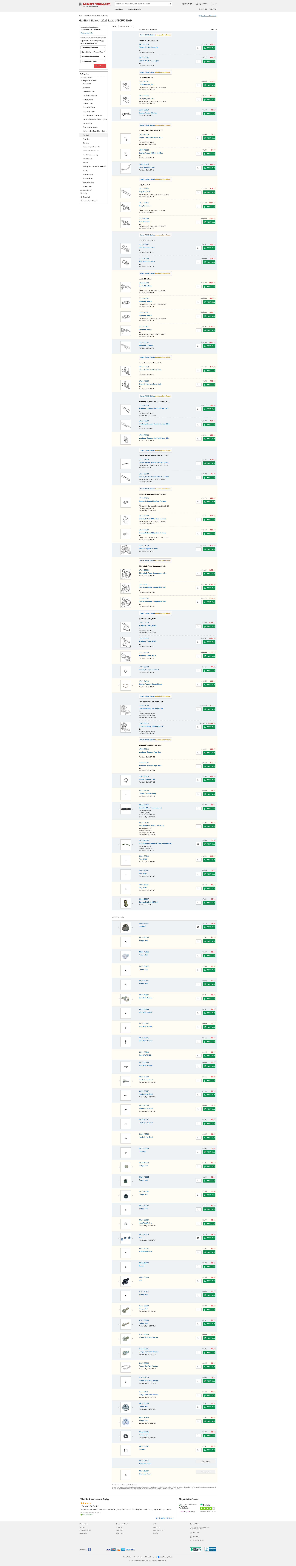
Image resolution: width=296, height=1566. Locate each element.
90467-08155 (144, 1277)
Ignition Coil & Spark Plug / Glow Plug (95, 131)
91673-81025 (144, 1392)
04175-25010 (144, 44)
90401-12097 (144, 899)
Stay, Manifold (144, 192)
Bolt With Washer (145, 998)
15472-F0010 (144, 150)
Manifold (86, 135)
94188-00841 (144, 1446)
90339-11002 (144, 870)
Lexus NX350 (88, 16)
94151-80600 (144, 1403)
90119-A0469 (144, 1062)
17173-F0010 (144, 530)
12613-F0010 (144, 81)
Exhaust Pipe (87, 123)
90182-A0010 (144, 1248)
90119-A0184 (144, 1023)
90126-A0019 (144, 840)
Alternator (86, 88)
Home (80, 16)
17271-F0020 (144, 638)
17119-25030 (144, 244)
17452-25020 (144, 776)
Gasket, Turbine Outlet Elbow (150, 684)
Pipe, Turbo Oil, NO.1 (147, 167)
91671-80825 (144, 1349)
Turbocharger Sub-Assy (148, 548)
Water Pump (87, 186)
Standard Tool (87, 159)
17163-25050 (144, 367)
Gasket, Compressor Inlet (149, 670)
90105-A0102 (144, 966)
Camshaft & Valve (89, 92)
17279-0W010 (144, 681)
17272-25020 (144, 652)
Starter (85, 163)
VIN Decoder (83, 1533)
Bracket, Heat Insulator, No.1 (150, 370)
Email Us (196, 1532)
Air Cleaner (87, 84)
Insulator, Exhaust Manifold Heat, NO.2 (154, 438)
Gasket (141, 1266)
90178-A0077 (144, 1206)
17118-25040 (144, 203)
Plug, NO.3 (143, 888)
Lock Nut (142, 926)
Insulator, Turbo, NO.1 (147, 626)
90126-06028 (144, 1077)
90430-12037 (144, 1263)
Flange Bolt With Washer (148, 1337)
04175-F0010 (144, 58)
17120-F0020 (144, 298)
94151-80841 (144, 1432)
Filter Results (100, 66)
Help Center (213, 9)
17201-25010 (144, 545)
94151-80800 (144, 1417)
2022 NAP (97, 16)
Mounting (86, 139)
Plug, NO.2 (143, 873)
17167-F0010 (144, 421)
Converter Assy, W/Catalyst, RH (151, 708)
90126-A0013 (144, 1134)
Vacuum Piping (88, 174)
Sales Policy (127, 1557)
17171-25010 (144, 459)
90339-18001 (144, 885)
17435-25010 (144, 749)
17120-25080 (144, 283)
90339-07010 (144, 856)
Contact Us (203, 9)
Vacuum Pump (88, 178)
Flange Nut (143, 1166)
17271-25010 (144, 623)
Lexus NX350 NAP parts (161, 1487)
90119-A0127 (144, 995)
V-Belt (85, 170)
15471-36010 (144, 110)
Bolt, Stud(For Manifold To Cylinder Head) (155, 843)
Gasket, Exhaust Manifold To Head (152, 501)
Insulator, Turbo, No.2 (147, 655)
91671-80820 (144, 1334)
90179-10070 (144, 1234)
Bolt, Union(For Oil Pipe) (148, 902)
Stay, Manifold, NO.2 (147, 247)
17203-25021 (144, 584)
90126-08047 (144, 1091)
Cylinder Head (87, 103)
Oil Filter (86, 143)
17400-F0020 (144, 723)
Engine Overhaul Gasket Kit (92, 115)
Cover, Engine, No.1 (146, 84)
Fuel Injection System (90, 127)
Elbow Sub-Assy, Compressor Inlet (152, 573)
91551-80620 (144, 1306)
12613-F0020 (144, 96)
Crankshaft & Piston (90, 96)
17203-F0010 (144, 598)
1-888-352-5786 (198, 1541)
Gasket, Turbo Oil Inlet (148, 113)
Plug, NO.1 (143, 859)
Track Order (119, 1530)
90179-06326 (144, 1220)
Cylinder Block (88, 99)
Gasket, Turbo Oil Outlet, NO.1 (151, 137)
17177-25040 (144, 474)
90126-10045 (144, 1120)
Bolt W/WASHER (145, 1055)
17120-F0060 (144, 312)
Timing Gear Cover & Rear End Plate (95, 166)
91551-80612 (144, 1291)
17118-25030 (144, 189)
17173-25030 (144, 516)
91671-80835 (144, 1363)
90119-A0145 (144, 1009)
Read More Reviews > (166, 1518)
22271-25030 (144, 790)
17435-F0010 (144, 762)
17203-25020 (144, 570)
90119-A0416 (144, 1052)
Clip (140, 1280)
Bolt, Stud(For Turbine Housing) (151, 826)
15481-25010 (144, 164)
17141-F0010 (144, 342)
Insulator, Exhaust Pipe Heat (150, 752)
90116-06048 (144, 805)
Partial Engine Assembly (91, 147)
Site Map (155, 1533)
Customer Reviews (85, 1530)
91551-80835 (144, 1320)
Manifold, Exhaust (146, 345)
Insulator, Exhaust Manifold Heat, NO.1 (154, 408)
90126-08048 (144, 823)
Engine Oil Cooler (89, 107)
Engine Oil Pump (88, 111)
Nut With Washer (145, 1223)
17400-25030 (144, 705)
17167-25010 (144, 405)
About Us (81, 1527)
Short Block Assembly (90, 155)
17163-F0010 (144, 381)
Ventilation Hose (88, 182)
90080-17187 (144, 923)
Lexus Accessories (134, 9)
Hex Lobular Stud (146, 1080)
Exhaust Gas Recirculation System (95, 119)
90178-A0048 (144, 1191)
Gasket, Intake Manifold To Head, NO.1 (154, 462)
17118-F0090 (144, 218)
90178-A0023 (144, 1163)
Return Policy (138, 1557)
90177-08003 (144, 1148)
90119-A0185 (144, 1038)
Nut (140, 1237)
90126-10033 (144, 1105)
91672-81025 (144, 1377)
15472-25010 (144, 134)
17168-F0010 (144, 435)
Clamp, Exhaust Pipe (147, 779)
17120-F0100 (144, 326)
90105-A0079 (144, 937)
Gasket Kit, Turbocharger (149, 47)
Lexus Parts (119, 9)
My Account (119, 1527)
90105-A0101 (144, 952)
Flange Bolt (143, 940)
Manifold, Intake (145, 286)
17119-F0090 (144, 258)
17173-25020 (144, 498)
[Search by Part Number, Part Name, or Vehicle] (170, 3)
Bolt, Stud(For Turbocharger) (150, 808)
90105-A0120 (144, 980)
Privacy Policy (149, 1557)
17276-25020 (144, 667)
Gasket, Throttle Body (147, 793)
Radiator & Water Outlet (91, 151)
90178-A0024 (144, 1177)
